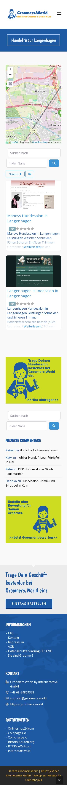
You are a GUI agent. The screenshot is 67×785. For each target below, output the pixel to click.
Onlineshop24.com (21, 728)
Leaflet (15, 142)
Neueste (14, 174)
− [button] (10, 74)
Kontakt (13, 638)
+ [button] (10, 69)
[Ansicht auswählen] (29, 174)
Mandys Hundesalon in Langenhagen (27, 218)
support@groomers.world (28, 698)
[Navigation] (59, 14)
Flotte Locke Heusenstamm (39, 450)
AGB (11, 647)
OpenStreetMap (40, 142)
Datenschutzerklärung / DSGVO (30, 651)
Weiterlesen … (33, 247)
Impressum (16, 642)
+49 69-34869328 (22, 692)
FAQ (11, 633)
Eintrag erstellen (29, 604)
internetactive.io (19, 751)
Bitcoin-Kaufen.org (21, 742)
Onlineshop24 (33, 780)
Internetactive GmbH (18, 775)
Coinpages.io (17, 733)
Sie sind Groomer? (20, 655)
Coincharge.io (17, 737)
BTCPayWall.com (19, 746)
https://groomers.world (26, 704)
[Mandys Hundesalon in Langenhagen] (6, 86)
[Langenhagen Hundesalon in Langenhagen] (60, 113)
